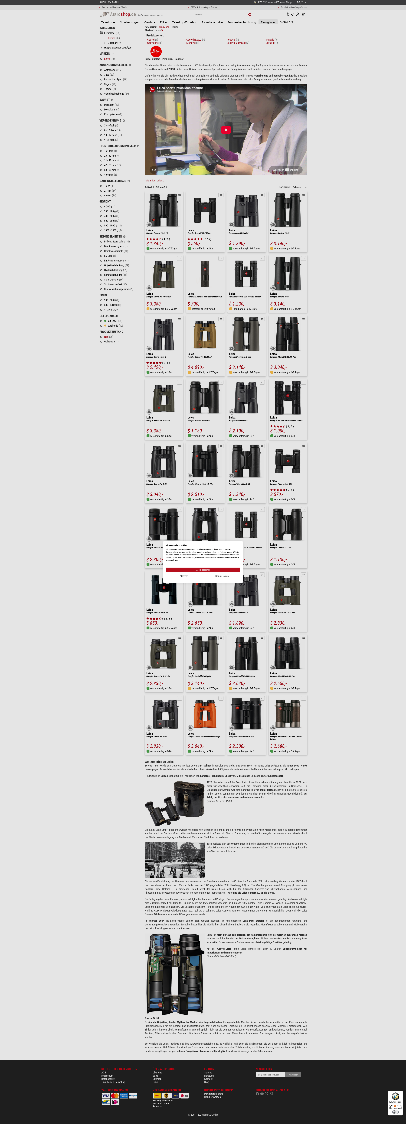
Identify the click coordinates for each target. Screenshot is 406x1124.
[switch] (395, 1112)
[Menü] (401, 1093)
